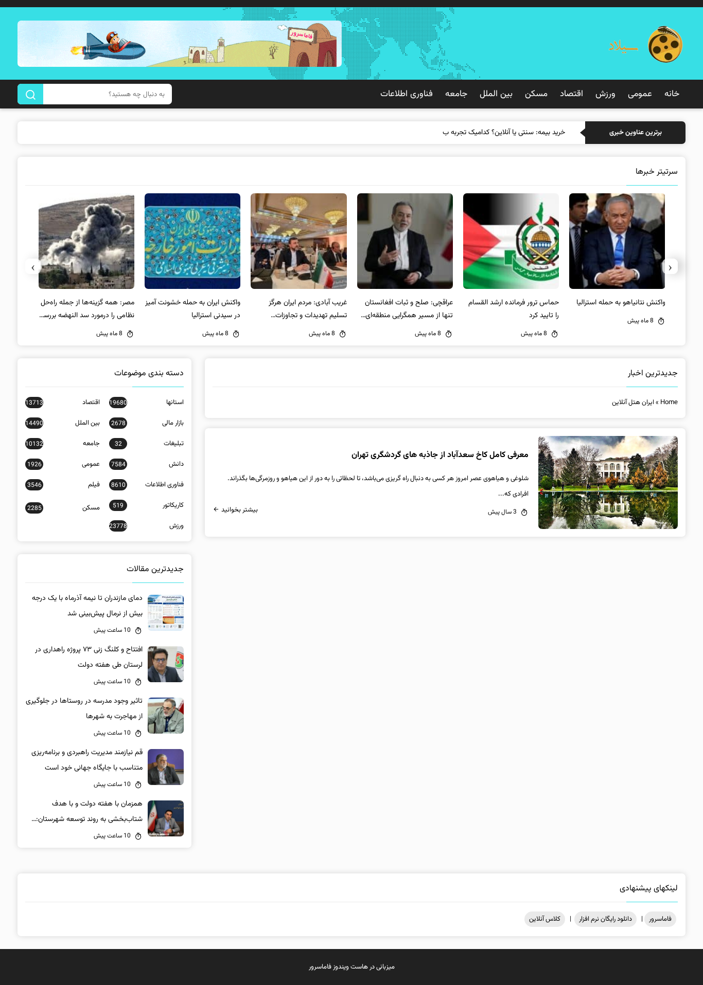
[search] (30, 94)
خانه (671, 94)
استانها (146, 402)
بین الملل (496, 94)
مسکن (536, 94)
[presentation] (670, 266)
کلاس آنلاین (544, 919)
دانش (147, 464)
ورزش (605, 94)
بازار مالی (147, 423)
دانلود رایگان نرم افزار (605, 919)
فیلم (63, 485)
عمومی (640, 94)
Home (669, 402)
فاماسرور (660, 919)
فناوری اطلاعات (406, 94)
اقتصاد (571, 94)
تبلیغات (149, 444)
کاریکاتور (148, 505)
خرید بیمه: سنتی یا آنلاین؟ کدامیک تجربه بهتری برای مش (485, 132)
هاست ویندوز (350, 967)
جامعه (456, 94)
